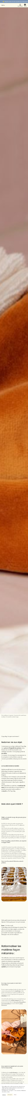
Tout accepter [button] (10, 1094)
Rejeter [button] (15, 1094)
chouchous (3, 995)
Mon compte (20, 6)
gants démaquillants (6, 1003)
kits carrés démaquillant (19, 1002)
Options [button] (4, 1094)
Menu (3, 5)
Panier (25, 5)
